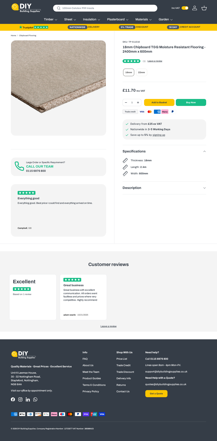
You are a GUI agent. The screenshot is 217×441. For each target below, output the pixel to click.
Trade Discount (125, 372)
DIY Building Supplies (26, 429)
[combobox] (105, 8)
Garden (164, 19)
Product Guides (92, 378)
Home (13, 35)
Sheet (68, 19)
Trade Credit (123, 365)
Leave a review (154, 61)
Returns (121, 385)
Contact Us (123, 391)
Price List (121, 358)
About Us (88, 365)
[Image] (33, 27)
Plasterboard (116, 19)
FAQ (85, 358)
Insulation (89, 19)
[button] (204, 8)
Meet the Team (91, 372)
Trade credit (130, 112)
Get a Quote (156, 393)
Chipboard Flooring (27, 35)
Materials (141, 19)
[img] (134, 61)
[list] (58, 87)
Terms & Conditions (94, 385)
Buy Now (191, 102)
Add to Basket (159, 102)
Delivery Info (123, 378)
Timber (48, 19)
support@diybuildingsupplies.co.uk (166, 371)
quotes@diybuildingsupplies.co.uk (165, 384)
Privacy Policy (91, 391)
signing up (159, 134)
